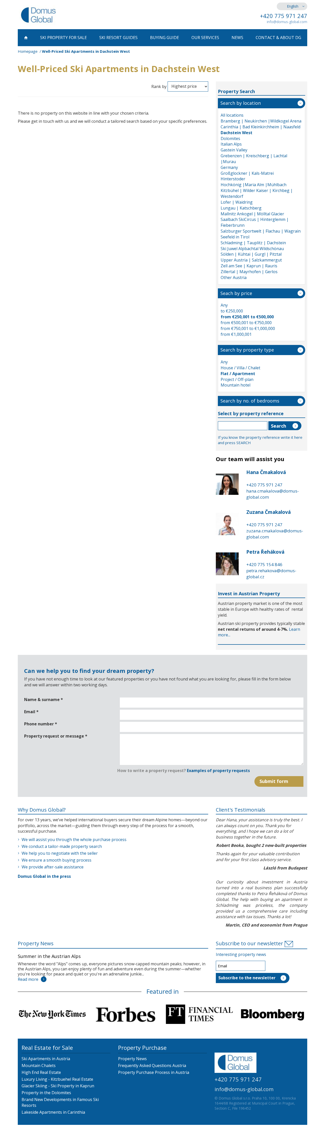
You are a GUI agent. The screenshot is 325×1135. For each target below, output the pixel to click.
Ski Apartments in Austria (46, 1058)
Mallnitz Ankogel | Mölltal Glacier (252, 214)
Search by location (240, 103)
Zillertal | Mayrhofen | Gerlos (249, 271)
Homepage (28, 51)
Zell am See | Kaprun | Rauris (249, 266)
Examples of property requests (218, 770)
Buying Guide (164, 37)
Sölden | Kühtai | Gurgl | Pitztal (251, 254)
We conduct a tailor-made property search (62, 846)
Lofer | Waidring (237, 202)
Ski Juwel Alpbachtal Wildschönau (252, 248)
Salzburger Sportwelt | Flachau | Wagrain (261, 231)
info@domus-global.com (287, 21)
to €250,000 (232, 311)
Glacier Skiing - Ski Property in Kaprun (58, 1086)
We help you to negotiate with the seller (60, 853)
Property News (36, 943)
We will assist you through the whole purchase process (74, 839)
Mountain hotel (235, 385)
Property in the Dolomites (46, 1092)
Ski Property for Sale (63, 37)
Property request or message (55, 736)
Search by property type (247, 350)
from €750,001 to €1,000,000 (248, 328)
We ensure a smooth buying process (56, 860)
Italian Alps (231, 144)
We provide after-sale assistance (53, 867)
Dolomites (230, 138)
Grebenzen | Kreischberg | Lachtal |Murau (254, 158)
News (237, 37)
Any (224, 305)
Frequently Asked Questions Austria (152, 1065)
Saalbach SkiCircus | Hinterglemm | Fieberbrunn (255, 222)
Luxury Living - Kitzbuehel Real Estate (57, 1079)
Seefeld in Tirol (235, 237)
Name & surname (43, 699)
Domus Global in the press (44, 876)
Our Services (205, 37)
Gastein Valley (234, 150)
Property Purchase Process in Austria (153, 1072)
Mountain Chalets (39, 1065)
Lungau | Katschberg (241, 208)
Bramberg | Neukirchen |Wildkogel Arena (261, 121)
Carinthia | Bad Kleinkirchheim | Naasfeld (260, 127)
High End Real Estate (41, 1072)
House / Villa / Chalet (240, 368)
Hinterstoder (233, 179)
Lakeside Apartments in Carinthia (53, 1112)
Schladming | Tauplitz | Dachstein (253, 243)
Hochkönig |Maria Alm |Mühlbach (253, 184)
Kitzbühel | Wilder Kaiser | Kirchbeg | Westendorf (257, 193)
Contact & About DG (278, 37)
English (292, 6)
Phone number (40, 724)
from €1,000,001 (236, 334)
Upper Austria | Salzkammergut (251, 260)
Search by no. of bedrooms (249, 401)
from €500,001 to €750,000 (246, 322)
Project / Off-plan (237, 379)
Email (31, 711)
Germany (229, 167)
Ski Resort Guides (118, 37)
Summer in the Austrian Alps (49, 956)
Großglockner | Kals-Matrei (247, 173)
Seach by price (236, 293)
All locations (232, 115)
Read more (28, 979)
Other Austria (234, 277)
